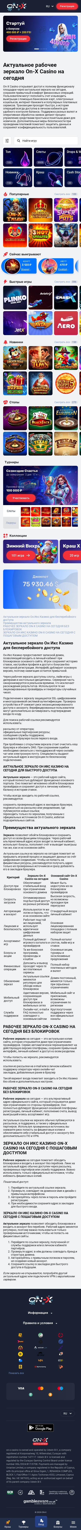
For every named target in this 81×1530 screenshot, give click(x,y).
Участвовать (21, 498)
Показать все (16, 1373)
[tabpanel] (40, 34)
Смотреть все (65, 194)
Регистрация (67, 6)
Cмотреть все (65, 281)
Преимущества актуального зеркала (27, 623)
